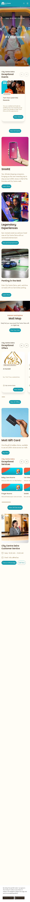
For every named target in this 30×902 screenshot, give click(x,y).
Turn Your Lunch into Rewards (10, 99)
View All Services (15, 507)
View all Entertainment (10, 243)
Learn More (6, 186)
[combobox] (23, 3)
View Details (18, 117)
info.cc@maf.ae (14, 557)
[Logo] (6, 3)
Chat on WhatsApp (9, 563)
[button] (19, 898)
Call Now (22, 563)
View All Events (15, 131)
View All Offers (15, 402)
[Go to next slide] (26, 346)
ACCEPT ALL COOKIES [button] (8, 897)
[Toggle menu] (27, 3)
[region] (15, 36)
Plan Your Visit (15, 330)
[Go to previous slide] (22, 346)
